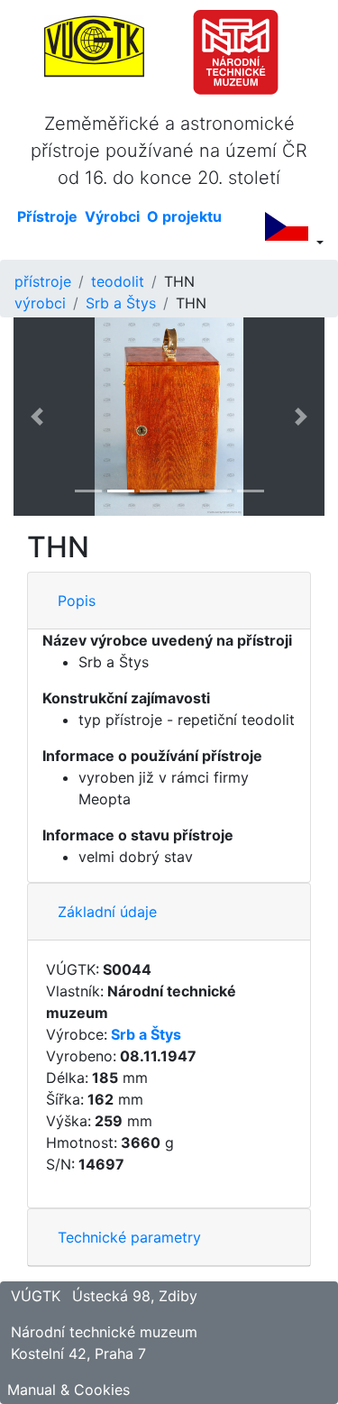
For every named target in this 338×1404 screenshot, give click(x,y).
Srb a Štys (121, 303)
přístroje (42, 281)
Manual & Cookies (68, 1390)
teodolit (117, 281)
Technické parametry (129, 1237)
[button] (37, 416)
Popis (77, 601)
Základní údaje (107, 912)
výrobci (40, 303)
